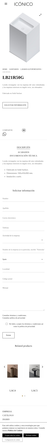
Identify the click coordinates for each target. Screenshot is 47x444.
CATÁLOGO (8, 415)
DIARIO (6, 419)
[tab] (23, 147)
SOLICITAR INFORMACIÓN (15, 105)
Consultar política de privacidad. (14, 318)
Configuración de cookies (12, 440)
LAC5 (34, 390)
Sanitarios (14, 69)
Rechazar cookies (31, 435)
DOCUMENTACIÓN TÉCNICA (23, 156)
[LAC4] (13, 371)
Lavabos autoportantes (31, 69)
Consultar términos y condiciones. (15, 315)
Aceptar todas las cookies (12, 435)
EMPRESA (7, 411)
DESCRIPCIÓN (23, 147)
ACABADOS (23, 152)
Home (5, 69)
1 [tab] (22, 395)
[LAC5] (34, 371)
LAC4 (13, 390)
